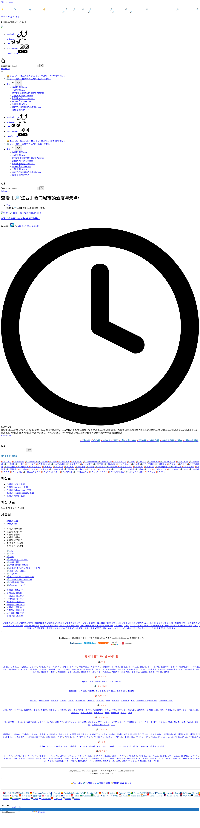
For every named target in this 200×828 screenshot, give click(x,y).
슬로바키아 (76, 669)
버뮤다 (112, 734)
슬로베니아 (88, 669)
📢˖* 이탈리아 (160, 464)
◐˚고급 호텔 (168, 623)
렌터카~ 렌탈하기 (15, 590)
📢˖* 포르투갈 (35, 467)
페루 (133, 701)
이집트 (161, 758)
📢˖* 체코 (182, 464)
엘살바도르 (100, 691)
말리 (170, 756)
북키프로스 (14, 669)
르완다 (115, 756)
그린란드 (14, 667)
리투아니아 (95, 667)
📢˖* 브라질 (149, 467)
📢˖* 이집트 (150, 472)
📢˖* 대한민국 (42, 469)
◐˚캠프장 (51, 623)
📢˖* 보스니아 (153, 462)
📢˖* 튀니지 (161, 472)
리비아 (122, 756)
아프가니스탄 (89, 746)
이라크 (118, 746)
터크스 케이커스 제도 (160, 737)
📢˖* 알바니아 (109, 464)
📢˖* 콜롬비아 (11, 469)
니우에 (50, 722)
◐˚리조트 (23, 623)
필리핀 (123, 713)
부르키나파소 (41, 758)
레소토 (107, 756)
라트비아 (56, 667)
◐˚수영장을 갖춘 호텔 (49, 626)
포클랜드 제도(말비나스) (146, 701)
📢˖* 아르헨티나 (162, 467)
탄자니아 (142, 761)
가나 (5, 756)
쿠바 (147, 737)
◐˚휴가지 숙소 (142, 623)
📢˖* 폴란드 (47, 467)
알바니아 (152, 669)
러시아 (65, 667)
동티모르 (28, 710)
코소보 (76, 672)
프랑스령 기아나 (166, 701)
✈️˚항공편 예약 (89, 783)
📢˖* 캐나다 (100, 467)
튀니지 (156, 761)
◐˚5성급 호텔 (38, 628)
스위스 (59, 669)
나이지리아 (53, 756)
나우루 (11, 722)
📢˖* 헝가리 (80, 467)
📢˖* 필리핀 (194, 469)
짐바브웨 (59, 761)
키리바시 (162, 722)
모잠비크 (7, 758)
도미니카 (26, 734)
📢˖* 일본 (138, 469)
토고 (150, 761)
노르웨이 (33, 667)
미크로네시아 (70, 722)
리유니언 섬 (132, 756)
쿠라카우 (140, 737)
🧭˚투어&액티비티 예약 (121, 783)
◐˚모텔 (100, 626)
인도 (162, 710)
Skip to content (7, 2)
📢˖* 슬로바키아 (43, 464)
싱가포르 (141, 710)
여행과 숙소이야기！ (11, 17)
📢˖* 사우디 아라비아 (98, 472)
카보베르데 (83, 761)
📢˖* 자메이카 (66, 472)
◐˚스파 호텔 (77, 628)
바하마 (104, 734)
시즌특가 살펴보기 (15, 613)
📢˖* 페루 (22, 469)
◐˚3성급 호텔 (100, 628)
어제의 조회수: (14, 537)
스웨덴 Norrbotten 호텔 (17, 487)
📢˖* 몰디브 (69, 469)
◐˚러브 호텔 (110, 623)
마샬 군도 (59, 722)
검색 (3, 446)
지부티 (50, 761)
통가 (170, 722)
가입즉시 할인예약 (15, 604)
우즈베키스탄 (152, 710)
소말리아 (83, 758)
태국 (107, 713)
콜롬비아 (115, 701)
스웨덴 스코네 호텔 (16, 484)
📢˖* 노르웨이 (31, 462)
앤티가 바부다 (79, 737)
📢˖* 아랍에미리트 (116, 472)
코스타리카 (121, 691)
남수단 (63, 756)
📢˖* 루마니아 (76, 462)
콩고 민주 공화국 (129, 761)
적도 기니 (177, 758)
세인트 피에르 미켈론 (104, 682)
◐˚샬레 (118, 623)
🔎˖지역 (10, 554)
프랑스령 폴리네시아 (100, 725)
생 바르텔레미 (156, 734)
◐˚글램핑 (48, 628)
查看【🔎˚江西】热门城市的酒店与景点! (20, 218)
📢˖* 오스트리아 (147, 464)
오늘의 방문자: (14, 534)
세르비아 (43, 669)
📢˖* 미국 (90, 467)
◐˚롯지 (195, 626)
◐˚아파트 (7, 623)
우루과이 (100, 701)
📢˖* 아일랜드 (86, 464)
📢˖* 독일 (52, 462)
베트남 (107, 710)
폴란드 (144, 672)
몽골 (70, 710)
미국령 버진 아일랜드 (79, 734)
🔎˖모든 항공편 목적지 (17, 565)
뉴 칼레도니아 (30, 722)
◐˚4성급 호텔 (66, 628)
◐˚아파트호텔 (70, 623)
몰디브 (63, 710)
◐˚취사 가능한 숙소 (115, 628)
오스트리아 (189, 669)
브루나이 (122, 710)
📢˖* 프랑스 (58, 467)
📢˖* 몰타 (131, 462)
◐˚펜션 (79, 623)
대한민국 (18, 710)
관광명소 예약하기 (15, 596)
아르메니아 (99, 669)
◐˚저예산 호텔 (179, 623)
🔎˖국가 (10, 551)
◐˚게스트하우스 (155, 626)
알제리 (103, 758)
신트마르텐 (51, 737)
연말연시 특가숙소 (15, 610)
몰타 (150, 667)
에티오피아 (143, 758)
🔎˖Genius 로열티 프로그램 (19, 579)
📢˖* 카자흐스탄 (159, 469)
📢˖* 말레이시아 (56, 469)
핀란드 (159, 672)
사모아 (106, 722)
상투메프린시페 (56, 758)
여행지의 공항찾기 (15, 607)
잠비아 (168, 758)
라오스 (36, 710)
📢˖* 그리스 (6, 462)
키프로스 (106, 672)
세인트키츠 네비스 (36, 737)
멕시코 (85, 682)
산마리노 (34, 669)
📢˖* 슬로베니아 (58, 464)
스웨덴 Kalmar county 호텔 (19, 490)
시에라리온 (94, 758)
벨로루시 (165, 667)
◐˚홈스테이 (100, 623)
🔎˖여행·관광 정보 (15, 582)
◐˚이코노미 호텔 (129, 623)
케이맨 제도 (129, 737)
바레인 (49, 746)
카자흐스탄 (193, 710)
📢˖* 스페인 (30, 464)
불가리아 (24, 669)
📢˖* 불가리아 (182, 462)
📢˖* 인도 (115, 469)
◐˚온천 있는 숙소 (143, 628)
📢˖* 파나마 (138, 467)
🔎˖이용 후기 (13, 574)
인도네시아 (170, 710)
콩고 (118, 761)
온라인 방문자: (14, 529)
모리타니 (194, 756)
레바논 (42, 746)
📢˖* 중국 (147, 469)
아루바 (60, 737)
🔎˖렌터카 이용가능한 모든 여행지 (23, 568)
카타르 (136, 746)
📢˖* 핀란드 (69, 467)
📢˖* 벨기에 (141, 462)
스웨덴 (52, 669)
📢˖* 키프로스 (10, 467)
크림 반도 (96, 672)
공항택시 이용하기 (15, 601)
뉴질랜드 (41, 722)
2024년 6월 (12, 524)
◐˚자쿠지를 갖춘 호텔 (139, 626)
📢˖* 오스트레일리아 (31, 472)
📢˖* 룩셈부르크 (90, 462)
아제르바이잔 (133, 669)
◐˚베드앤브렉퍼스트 (88, 626)
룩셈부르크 (84, 667)
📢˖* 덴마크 (42, 462)
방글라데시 (98, 710)
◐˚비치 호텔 (108, 626)
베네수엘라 (44, 701)
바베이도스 (95, 734)
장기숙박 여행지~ (15, 593)
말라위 (163, 756)
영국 (180, 669)
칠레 (108, 701)
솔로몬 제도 (116, 722)
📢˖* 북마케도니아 (167, 462)
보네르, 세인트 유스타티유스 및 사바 (132, 734)
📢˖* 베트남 (79, 469)
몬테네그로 (133, 667)
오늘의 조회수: (14, 531)
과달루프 (7, 734)
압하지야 (161, 669)
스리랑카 (131, 710)
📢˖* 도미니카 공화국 (50, 472)
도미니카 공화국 (38, 734)
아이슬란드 (111, 669)
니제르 (88, 756)
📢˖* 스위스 (19, 464)
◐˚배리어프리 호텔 (31, 626)
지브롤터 (62, 672)
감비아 (17, 756)
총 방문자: (12, 546)
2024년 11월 (12, 521)
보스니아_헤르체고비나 (181, 667)
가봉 (10, 756)
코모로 (98, 761)
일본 (179, 710)
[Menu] (2, 71)
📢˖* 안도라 (98, 464)
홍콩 (130, 713)
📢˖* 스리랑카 (91, 469)
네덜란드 (24, 667)
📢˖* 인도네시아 (127, 469)
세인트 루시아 (170, 734)
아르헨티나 (80, 701)
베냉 (15, 758)
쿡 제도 (153, 722)
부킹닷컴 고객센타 (15, 616)
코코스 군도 (144, 722)
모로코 (176, 756)
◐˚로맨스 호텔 (89, 628)
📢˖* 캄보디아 (173, 469)
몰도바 (143, 667)
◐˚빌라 (126, 626)
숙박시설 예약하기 (15, 599)
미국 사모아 (79, 710)
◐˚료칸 (30, 623)
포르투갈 (135, 672)
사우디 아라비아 (61, 746)
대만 (11, 710)
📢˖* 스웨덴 (9, 464)
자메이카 (118, 737)
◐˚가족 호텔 (18, 626)
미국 (91, 682)
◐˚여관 (165, 626)
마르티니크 (52, 734)
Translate (41, 812)
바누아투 (82, 722)
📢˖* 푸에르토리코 (80, 472)
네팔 (5, 710)
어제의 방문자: (14, 540)
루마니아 (73, 667)
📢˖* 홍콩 (5, 472)
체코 (69, 672)
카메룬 (73, 761)
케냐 (91, 761)
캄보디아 (75, 713)
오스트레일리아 (130, 722)
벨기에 (156, 667)
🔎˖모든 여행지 (14, 562)
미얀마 (88, 710)
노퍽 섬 (19, 722)
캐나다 (118, 682)
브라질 (63, 701)
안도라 (143, 669)
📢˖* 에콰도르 (175, 467)
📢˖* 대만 (31, 469)
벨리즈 (91, 691)
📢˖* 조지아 (172, 464)
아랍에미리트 (75, 746)
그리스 (6, 667)
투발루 (177, 722)
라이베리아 (97, 756)
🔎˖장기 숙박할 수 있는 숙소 (20, 576)
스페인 (67, 669)
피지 (113, 725)
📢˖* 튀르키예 (22, 467)
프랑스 (151, 672)
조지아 (53, 672)
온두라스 (111, 691)
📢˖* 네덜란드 (18, 462)
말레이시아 (53, 710)
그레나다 (16, 734)
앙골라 (111, 758)
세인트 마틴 (183, 734)
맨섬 (117, 667)
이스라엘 (127, 746)
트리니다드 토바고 (179, 737)
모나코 (124, 667)
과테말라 (73, 691)
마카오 (44, 710)
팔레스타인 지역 (157, 746)
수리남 (71, 701)
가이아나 (33, 701)
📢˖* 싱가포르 (104, 469)
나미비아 (43, 756)
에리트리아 (120, 758)
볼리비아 (54, 701)
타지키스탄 (98, 713)
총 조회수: (12, 543)
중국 (185, 710)
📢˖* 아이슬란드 (72, 464)
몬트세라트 (63, 734)
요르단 (111, 746)
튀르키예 (116, 672)
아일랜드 (121, 669)
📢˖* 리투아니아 (104, 462)
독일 (49, 667)
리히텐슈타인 (107, 667)
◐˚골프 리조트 (192, 623)
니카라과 (82, 691)
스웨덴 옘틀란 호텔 (16, 496)
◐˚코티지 (56, 628)
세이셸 (75, 758)
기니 (24, 756)
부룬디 (31, 758)
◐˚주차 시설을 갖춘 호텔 (69, 626)
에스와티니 (132, 758)
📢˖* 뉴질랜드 (16, 472)
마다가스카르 (145, 756)
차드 (67, 761)
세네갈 (67, 758)
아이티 (68, 737)
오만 (104, 746)
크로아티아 (85, 672)
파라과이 (125, 701)
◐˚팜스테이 (118, 626)
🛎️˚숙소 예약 (76, 783)
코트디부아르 (108, 761)
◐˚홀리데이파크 (40, 623)
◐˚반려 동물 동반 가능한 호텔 (163, 628)
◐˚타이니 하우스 (155, 623)
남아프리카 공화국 (75, 756)
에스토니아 (172, 669)
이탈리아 (45, 672)
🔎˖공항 (10, 556)
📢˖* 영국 (135, 464)
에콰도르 (91, 701)
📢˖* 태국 (184, 469)
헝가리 (167, 672)
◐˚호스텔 (15, 623)
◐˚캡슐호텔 (173, 626)
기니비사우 (32, 756)
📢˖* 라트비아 (63, 462)
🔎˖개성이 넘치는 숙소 (17, 559)
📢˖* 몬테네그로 (119, 462)
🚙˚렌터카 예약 (103, 783)
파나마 (131, 691)
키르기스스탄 (86, 713)
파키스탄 (115, 713)
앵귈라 (89, 737)
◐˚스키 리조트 (129, 628)
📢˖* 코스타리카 (125, 467)
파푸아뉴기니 (187, 722)
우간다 (153, 758)
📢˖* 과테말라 (111, 467)
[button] (38, 66)
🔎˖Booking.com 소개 (17, 585)
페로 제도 (125, 672)
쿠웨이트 (144, 746)
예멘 (99, 746)
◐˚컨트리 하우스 (185, 626)
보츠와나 (22, 758)
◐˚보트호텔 (59, 623)
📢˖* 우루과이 (188, 467)
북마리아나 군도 (95, 722)
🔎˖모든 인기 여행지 (16, 571)
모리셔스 (185, 756)
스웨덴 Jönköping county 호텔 (20, 493)
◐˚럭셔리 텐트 (89, 623)
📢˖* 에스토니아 (123, 464)
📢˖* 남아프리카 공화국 (134, 472)
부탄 (114, 710)
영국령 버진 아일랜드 (103, 737)
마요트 (155, 756)
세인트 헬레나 (21, 737)
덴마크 (42, 667)
